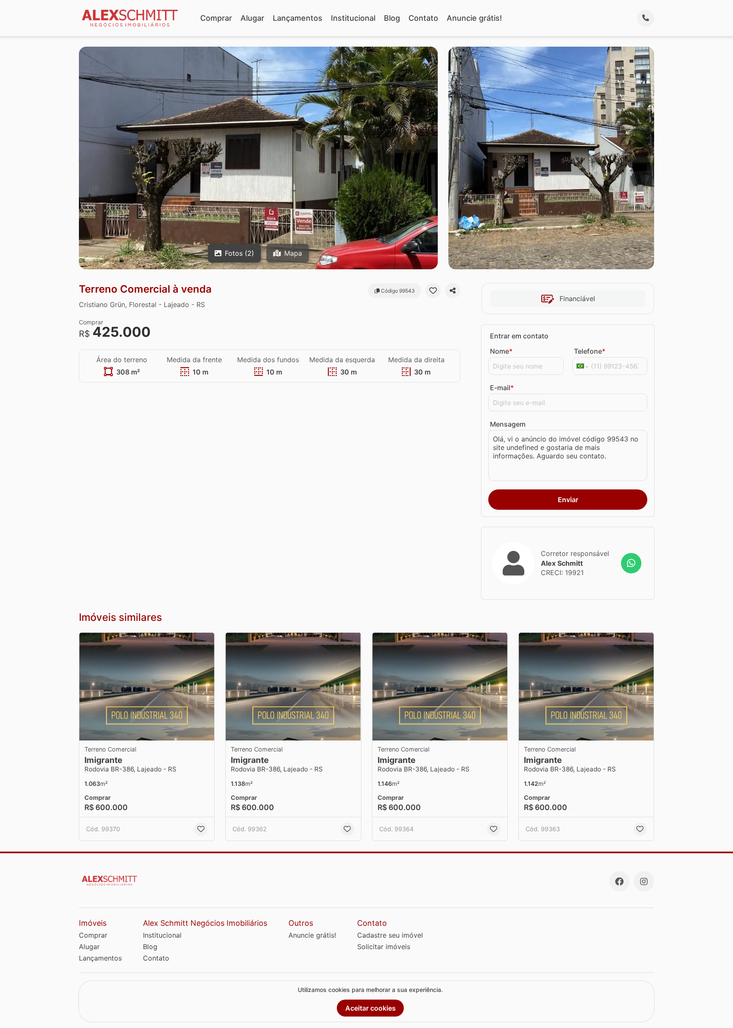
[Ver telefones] (645, 18)
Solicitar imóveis (383, 946)
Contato (423, 18)
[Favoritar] (433, 290)
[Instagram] (644, 881)
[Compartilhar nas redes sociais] (452, 290)
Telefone (589, 351)
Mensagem (508, 424)
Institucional (353, 18)
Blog (392, 18)
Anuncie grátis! (474, 18)
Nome (501, 351)
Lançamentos (297, 18)
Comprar (216, 18)
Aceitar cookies (370, 1008)
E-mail (502, 387)
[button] (146, 687)
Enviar (568, 499)
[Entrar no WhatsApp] (631, 563)
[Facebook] (619, 881)
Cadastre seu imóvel (390, 935)
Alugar (252, 18)
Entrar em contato (519, 336)
